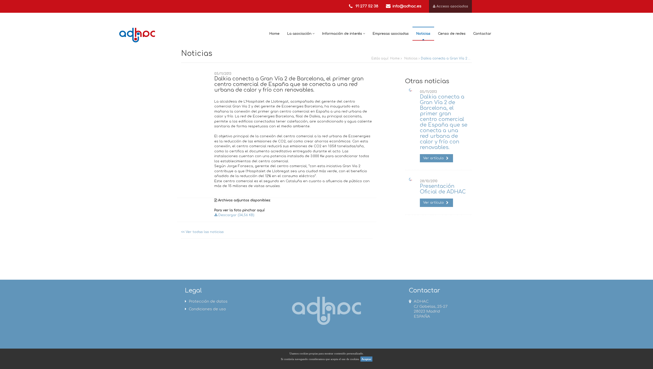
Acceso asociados (451, 6)
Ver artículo (434, 158)
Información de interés (342, 33)
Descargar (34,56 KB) (235, 215)
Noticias (423, 33)
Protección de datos (208, 301)
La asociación (299, 33)
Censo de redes (452, 33)
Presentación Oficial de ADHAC (443, 189)
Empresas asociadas (391, 33)
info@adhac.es (407, 6)
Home (274, 33)
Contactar (482, 33)
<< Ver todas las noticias (202, 232)
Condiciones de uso (207, 309)
